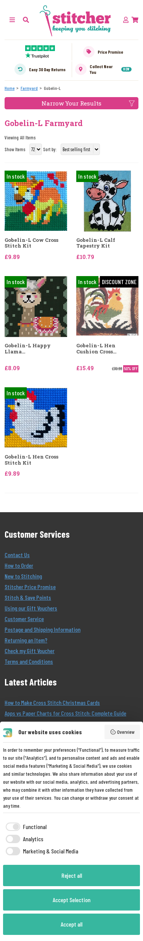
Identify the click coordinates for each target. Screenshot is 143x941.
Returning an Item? (26, 640)
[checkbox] (25, 826)
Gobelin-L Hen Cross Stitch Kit (31, 460)
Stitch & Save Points (28, 597)
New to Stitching (23, 576)
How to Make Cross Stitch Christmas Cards (52, 702)
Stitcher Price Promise (30, 586)
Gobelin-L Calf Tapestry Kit (95, 243)
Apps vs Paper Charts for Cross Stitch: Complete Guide (65, 713)
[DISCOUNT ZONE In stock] (107, 305)
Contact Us (17, 554)
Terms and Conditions (29, 661)
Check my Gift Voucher (30, 650)
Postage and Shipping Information (42, 629)
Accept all (71, 924)
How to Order (19, 565)
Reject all (71, 875)
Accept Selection (71, 899)
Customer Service (24, 618)
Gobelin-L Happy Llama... (28, 349)
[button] (26, 19)
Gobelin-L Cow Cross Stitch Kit (31, 243)
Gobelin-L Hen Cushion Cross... (96, 349)
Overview (126, 732)
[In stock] (36, 200)
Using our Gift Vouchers (31, 608)
